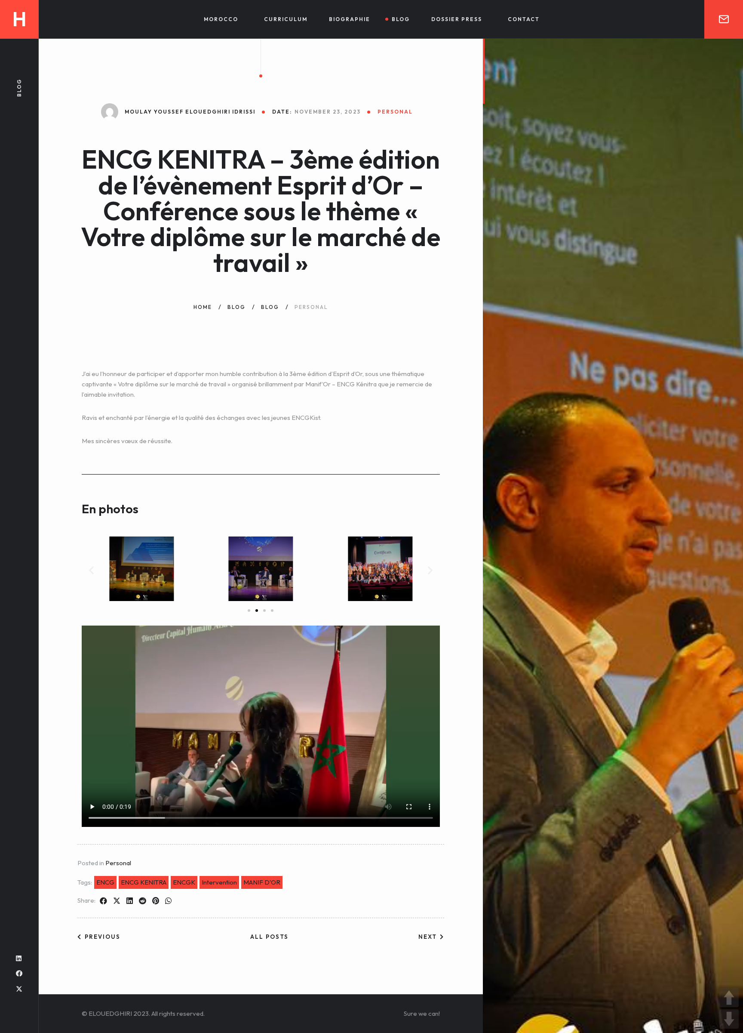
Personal (118, 863)
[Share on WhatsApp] (168, 901)
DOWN (729, 1019)
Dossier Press (456, 19)
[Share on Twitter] (116, 901)
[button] (91, 570)
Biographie (349, 19)
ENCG (105, 882)
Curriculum (285, 19)
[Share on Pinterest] (155, 901)
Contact (524, 19)
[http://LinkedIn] (18, 958)
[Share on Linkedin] (129, 901)
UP (729, 997)
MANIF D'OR (261, 882)
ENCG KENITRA (143, 882)
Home (202, 307)
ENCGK (184, 882)
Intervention (219, 882)
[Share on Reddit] (142, 901)
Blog (401, 19)
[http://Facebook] (19, 973)
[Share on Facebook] (103, 901)
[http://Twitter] (19, 989)
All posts (269, 936)
